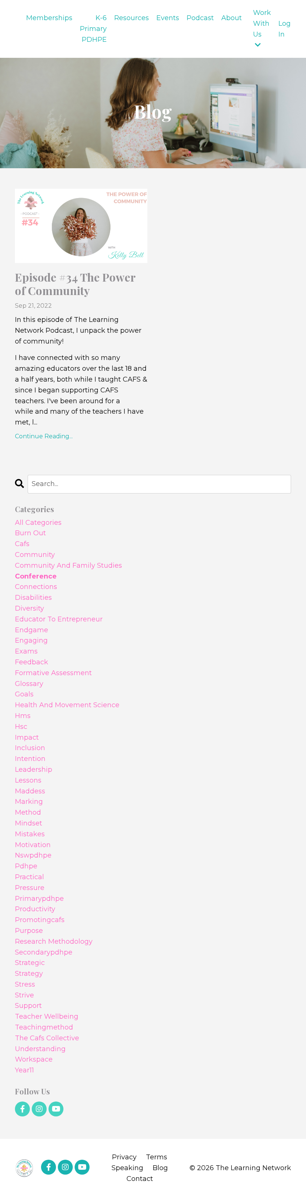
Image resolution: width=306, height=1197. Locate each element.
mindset (28, 823)
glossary (29, 684)
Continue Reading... (44, 436)
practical (29, 877)
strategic (30, 963)
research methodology (54, 941)
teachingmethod (44, 1027)
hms (23, 716)
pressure (29, 888)
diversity (29, 608)
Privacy (124, 1157)
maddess (30, 791)
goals (24, 694)
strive (24, 995)
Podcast (200, 18)
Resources (131, 18)
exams (26, 651)
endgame (31, 630)
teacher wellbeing (46, 1016)
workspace (34, 1059)
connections (36, 587)
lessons (28, 780)
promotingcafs (40, 920)
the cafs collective (47, 1038)
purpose (29, 931)
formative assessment (53, 673)
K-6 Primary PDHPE (93, 29)
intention (30, 759)
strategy (29, 973)
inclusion (30, 748)
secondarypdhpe (43, 952)
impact (27, 737)
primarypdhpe (39, 898)
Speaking (127, 1168)
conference (36, 576)
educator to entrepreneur (59, 619)
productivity (35, 909)
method (28, 812)
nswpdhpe (33, 855)
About (231, 18)
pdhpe (26, 866)
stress (25, 984)
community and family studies (68, 565)
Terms (156, 1157)
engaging (31, 640)
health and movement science (67, 705)
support (28, 1006)
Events (167, 18)
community (35, 555)
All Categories (38, 522)
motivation (33, 845)
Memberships (49, 18)
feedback (31, 662)
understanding (40, 1049)
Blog (160, 1168)
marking (29, 802)
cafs (22, 544)
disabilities (33, 597)
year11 (24, 1070)
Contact (140, 1179)
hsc (21, 727)
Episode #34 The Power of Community (75, 283)
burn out (30, 533)
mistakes (30, 834)
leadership (33, 769)
